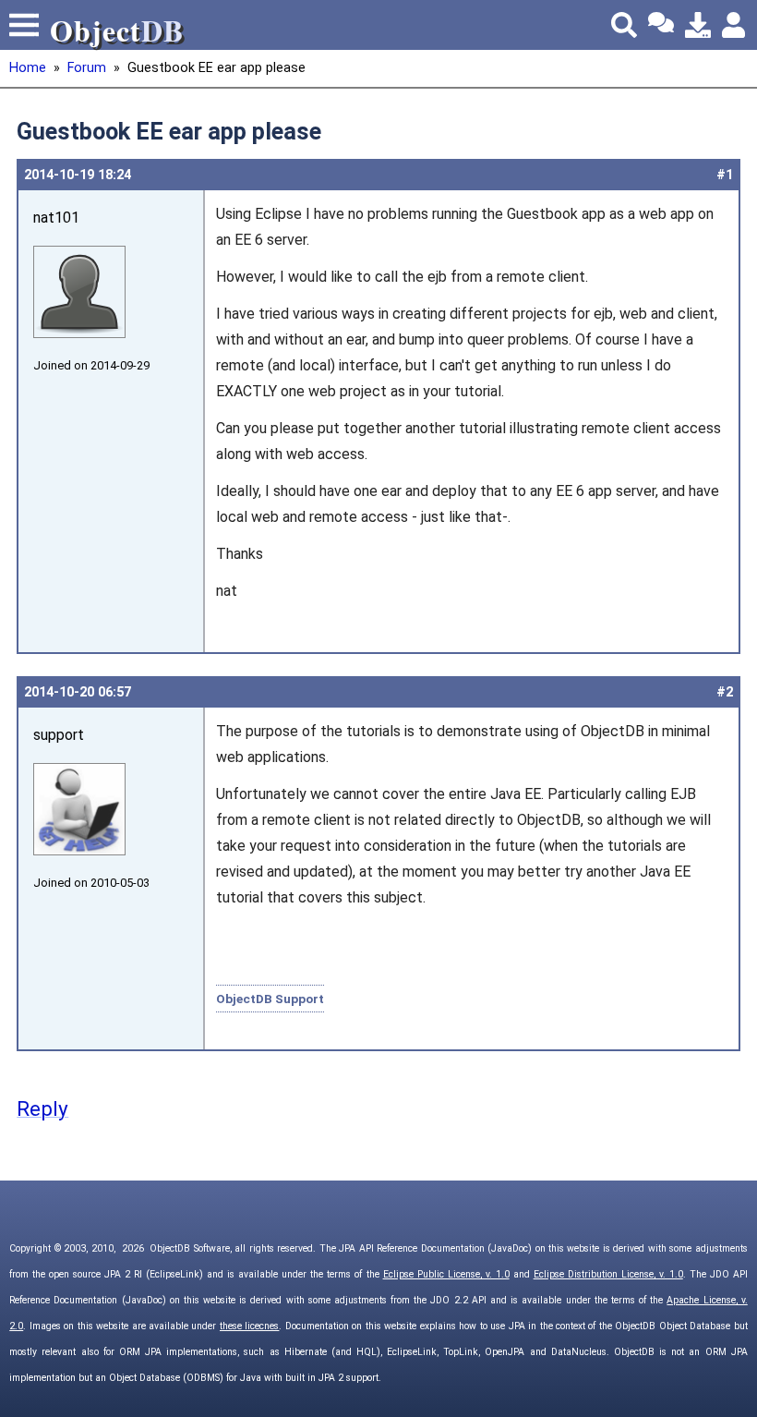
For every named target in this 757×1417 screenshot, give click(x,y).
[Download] (698, 25)
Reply (42, 1108)
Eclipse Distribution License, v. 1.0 (608, 1274)
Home (27, 68)
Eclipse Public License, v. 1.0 (446, 1274)
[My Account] (735, 25)
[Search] (624, 25)
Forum (86, 68)
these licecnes (249, 1326)
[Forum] (661, 25)
